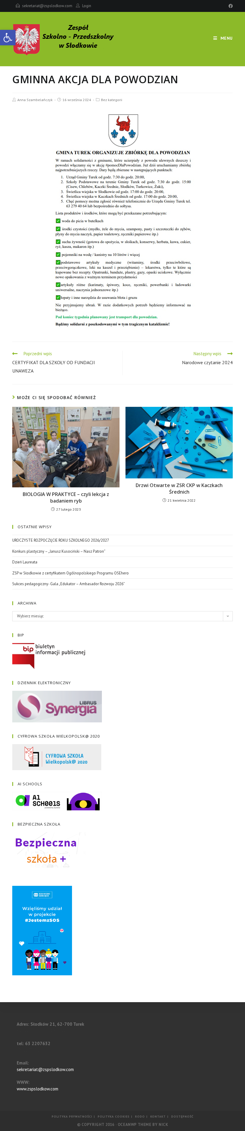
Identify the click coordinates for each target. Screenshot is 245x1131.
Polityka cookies (114, 1116)
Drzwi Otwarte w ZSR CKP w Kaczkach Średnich (179, 488)
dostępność (182, 1116)
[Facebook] (230, 6)
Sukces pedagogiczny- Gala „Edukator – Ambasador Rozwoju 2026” (68, 583)
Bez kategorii (111, 100)
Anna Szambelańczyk (35, 100)
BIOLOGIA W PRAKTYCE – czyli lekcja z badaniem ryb (66, 497)
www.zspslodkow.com (37, 1089)
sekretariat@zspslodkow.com (47, 5)
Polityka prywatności (72, 1116)
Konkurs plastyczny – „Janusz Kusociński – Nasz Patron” (58, 551)
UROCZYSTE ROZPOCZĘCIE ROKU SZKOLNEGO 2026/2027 (60, 540)
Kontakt (158, 1116)
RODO (140, 1116)
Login (86, 5)
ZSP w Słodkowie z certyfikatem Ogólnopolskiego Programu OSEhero (70, 573)
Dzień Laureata (24, 562)
